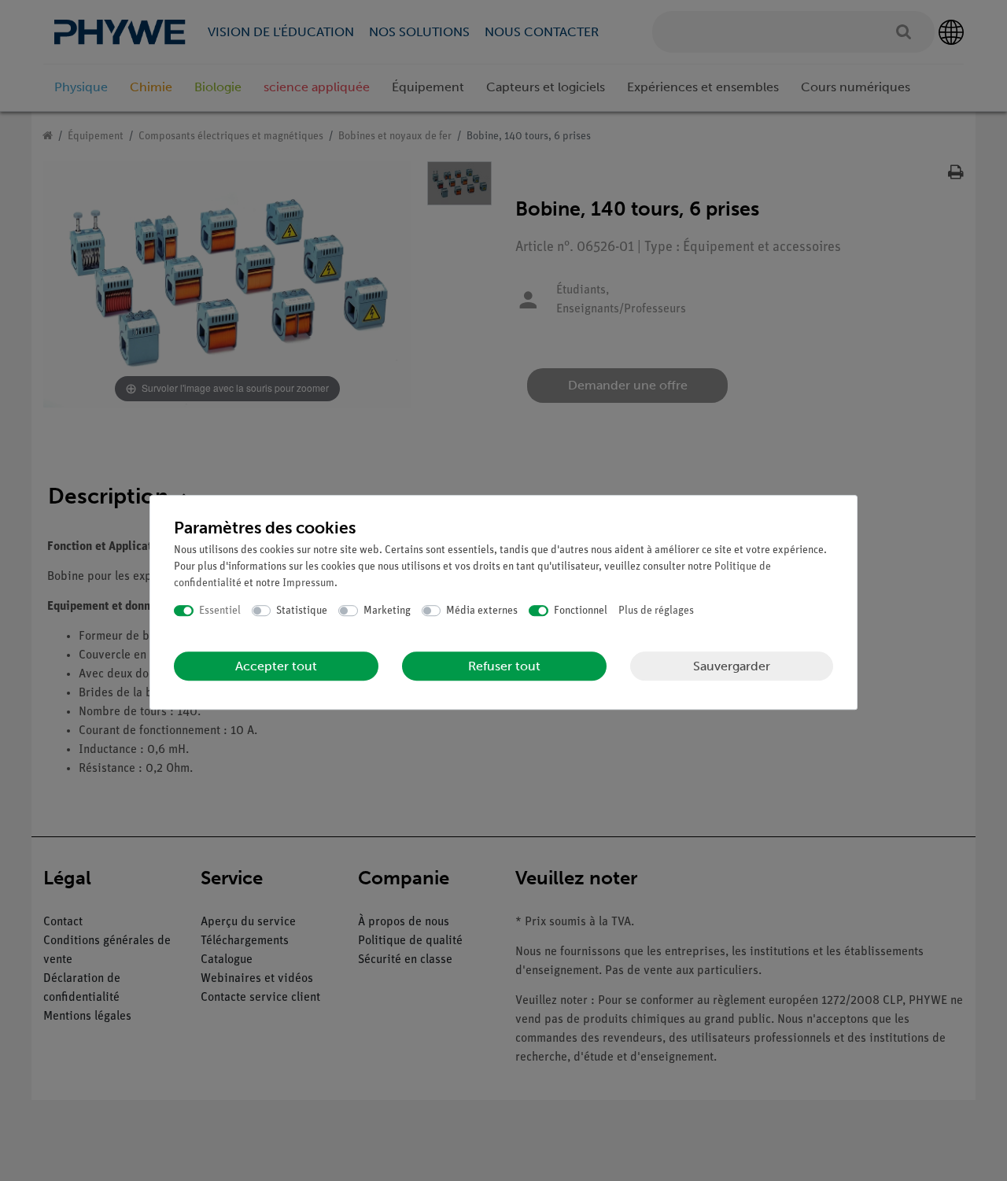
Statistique (301, 611)
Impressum (308, 583)
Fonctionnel (580, 611)
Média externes (482, 611)
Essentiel (220, 611)
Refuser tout (504, 666)
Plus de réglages (656, 611)
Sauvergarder (731, 666)
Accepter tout (276, 666)
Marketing (387, 611)
